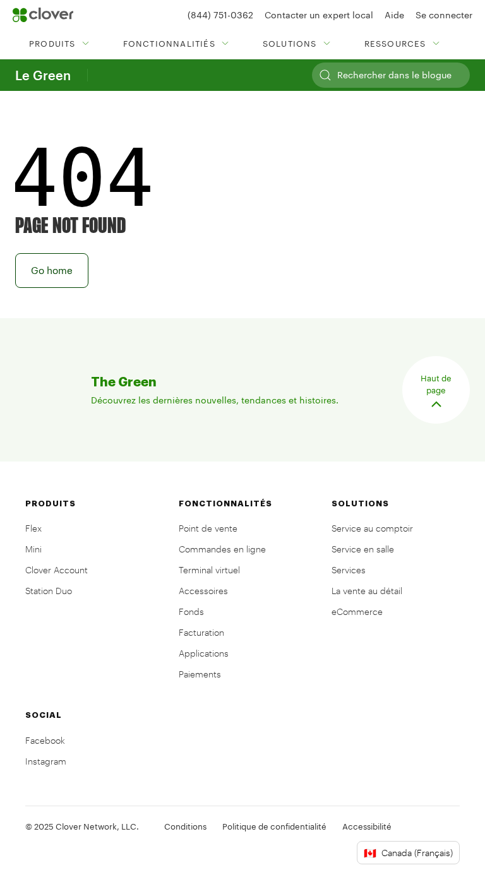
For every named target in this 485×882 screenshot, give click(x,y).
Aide (394, 14)
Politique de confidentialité (274, 826)
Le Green (43, 75)
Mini (33, 549)
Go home (52, 270)
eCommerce (357, 611)
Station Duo (48, 590)
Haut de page (436, 384)
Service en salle (363, 549)
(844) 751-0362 (220, 14)
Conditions (185, 826)
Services (349, 569)
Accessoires (203, 590)
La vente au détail (367, 590)
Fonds (191, 611)
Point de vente (208, 528)
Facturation (201, 632)
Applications (204, 653)
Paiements (200, 674)
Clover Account (56, 569)
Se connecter (444, 14)
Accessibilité (367, 826)
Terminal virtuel (209, 569)
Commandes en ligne (222, 549)
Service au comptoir (372, 528)
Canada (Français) (408, 853)
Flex (33, 528)
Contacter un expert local (319, 14)
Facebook (45, 740)
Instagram (45, 761)
